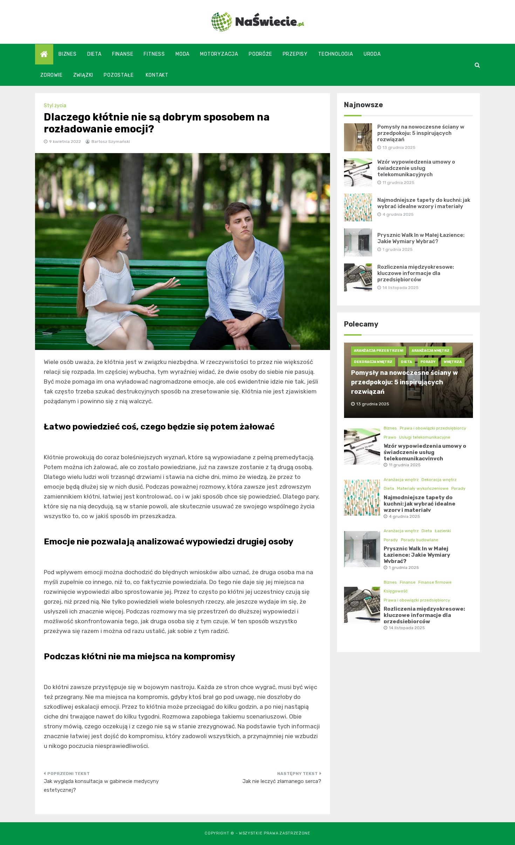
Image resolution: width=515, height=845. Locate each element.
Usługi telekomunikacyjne (424, 437)
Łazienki (443, 530)
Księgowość (396, 591)
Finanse (122, 54)
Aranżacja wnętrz (430, 351)
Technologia (335, 54)
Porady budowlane (419, 539)
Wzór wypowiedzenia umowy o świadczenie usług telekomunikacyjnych (416, 168)
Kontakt (157, 75)
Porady (427, 362)
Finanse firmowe (435, 582)
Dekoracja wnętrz (373, 362)
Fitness (154, 54)
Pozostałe (118, 75)
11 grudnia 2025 (405, 464)
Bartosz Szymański (110, 141)
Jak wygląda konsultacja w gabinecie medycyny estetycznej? (101, 786)
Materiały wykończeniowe (422, 488)
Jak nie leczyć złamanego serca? (281, 781)
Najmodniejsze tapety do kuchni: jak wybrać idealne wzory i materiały (423, 203)
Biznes (68, 54)
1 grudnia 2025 (404, 567)
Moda (183, 54)
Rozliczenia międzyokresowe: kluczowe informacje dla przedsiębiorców (415, 273)
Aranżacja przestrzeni (378, 351)
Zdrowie (51, 75)
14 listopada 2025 (407, 627)
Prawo (390, 437)
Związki (83, 75)
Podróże (260, 54)
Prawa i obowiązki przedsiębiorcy (433, 428)
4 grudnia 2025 (404, 516)
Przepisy (295, 54)
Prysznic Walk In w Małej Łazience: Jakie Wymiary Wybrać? (421, 238)
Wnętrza (453, 362)
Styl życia (55, 106)
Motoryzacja (219, 54)
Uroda (372, 54)
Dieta (94, 54)
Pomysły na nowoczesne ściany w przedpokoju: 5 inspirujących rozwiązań (420, 133)
